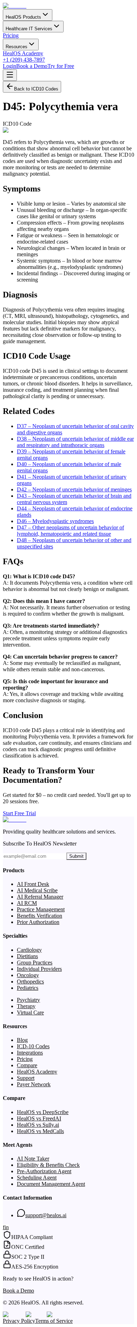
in (7, 1227)
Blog (22, 1040)
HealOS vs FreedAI (39, 1118)
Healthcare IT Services (29, 28)
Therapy (26, 1006)
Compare (27, 1065)
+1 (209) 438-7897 (24, 60)
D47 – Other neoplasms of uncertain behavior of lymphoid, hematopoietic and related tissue (70, 530)
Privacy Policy (19, 1321)
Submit (76, 856)
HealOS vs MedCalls (40, 1131)
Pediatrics (27, 988)
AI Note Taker (33, 1159)
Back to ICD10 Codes (36, 89)
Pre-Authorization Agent (44, 1171)
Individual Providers (39, 969)
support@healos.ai (45, 1215)
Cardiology (29, 950)
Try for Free (60, 66)
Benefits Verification (39, 916)
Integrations (30, 1053)
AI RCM (27, 903)
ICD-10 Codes (33, 1046)
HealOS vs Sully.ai (38, 1125)
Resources (16, 46)
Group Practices (34, 963)
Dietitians (27, 956)
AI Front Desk (33, 884)
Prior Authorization (38, 922)
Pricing (11, 35)
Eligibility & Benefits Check (48, 1165)
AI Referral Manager (40, 897)
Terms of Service (54, 1321)
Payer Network (34, 1084)
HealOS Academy (23, 53)
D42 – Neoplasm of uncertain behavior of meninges (74, 489)
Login (9, 66)
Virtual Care (30, 1012)
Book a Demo (31, 66)
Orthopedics (30, 982)
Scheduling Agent (37, 1178)
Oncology (28, 975)
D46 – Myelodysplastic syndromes (55, 521)
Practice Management (41, 909)
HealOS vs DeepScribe (42, 1112)
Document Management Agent (51, 1184)
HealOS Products (23, 17)
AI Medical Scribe (37, 890)
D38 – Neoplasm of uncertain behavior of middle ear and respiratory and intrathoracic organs (75, 442)
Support (25, 1078)
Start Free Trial (19, 813)
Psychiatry (28, 1000)
